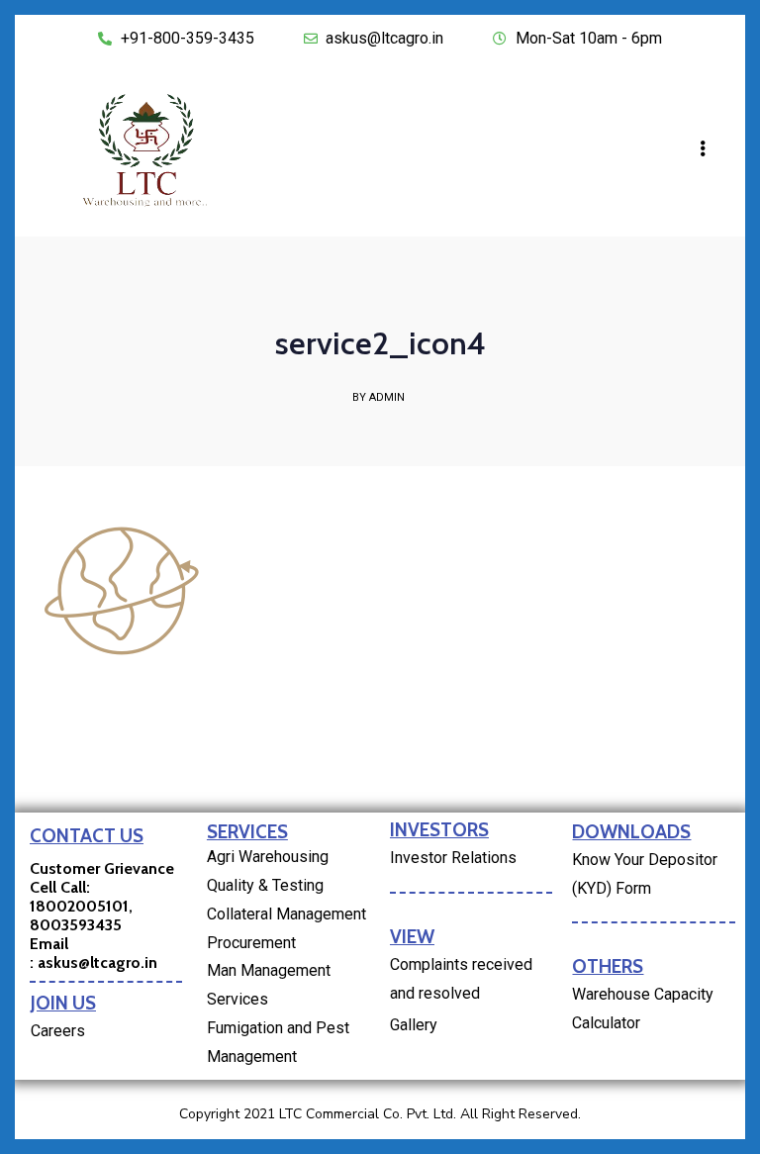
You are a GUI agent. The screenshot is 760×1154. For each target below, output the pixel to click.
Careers (58, 1030)
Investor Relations (453, 857)
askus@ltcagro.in (97, 962)
